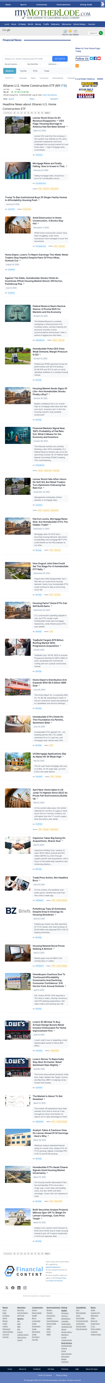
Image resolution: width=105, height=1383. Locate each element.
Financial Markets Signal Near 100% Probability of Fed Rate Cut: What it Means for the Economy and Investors (49, 432)
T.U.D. (93, 1326)
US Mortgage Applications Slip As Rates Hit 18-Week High (49, 755)
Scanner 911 (95, 1313)
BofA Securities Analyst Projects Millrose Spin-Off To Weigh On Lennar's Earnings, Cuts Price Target (50, 1214)
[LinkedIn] (19, 1288)
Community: (37, 1307)
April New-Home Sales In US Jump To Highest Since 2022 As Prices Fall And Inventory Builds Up (50, 794)
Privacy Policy (61, 1278)
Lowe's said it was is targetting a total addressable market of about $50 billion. (50, 1043)
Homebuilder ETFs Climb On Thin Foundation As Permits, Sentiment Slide (48, 719)
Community (41, 4)
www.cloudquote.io (53, 1267)
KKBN (49, 1334)
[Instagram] (25, 1288)
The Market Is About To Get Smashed (47, 1097)
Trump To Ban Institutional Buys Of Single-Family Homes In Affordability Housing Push (36, 199)
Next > (47, 113)
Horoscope (51, 1316)
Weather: (21, 1307)
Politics (5, 1326)
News (8, 4)
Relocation (65, 1356)
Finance (64, 1348)
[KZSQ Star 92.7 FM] (84, 89)
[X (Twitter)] (6, 1288)
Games (49, 1318)
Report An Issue (92, 1369)
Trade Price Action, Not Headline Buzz (50, 879)
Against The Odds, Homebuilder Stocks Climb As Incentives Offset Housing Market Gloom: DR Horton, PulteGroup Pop (34, 281)
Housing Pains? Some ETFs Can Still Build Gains (50, 604)
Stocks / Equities (62, 900)
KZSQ (49, 1332)
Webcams (55, 24)
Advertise (64, 1369)
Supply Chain (55, 1050)
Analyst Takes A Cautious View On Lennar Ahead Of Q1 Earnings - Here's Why (50, 1133)
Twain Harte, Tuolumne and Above (66, 1326)
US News (22, 24)
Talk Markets (39, 900)
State (13, 24)
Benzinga (38, 380)
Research (54, 99)
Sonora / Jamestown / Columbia (66, 1318)
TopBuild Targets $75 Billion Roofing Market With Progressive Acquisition (48, 643)
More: (93, 1307)
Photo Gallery (96, 1329)
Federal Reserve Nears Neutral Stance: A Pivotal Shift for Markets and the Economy (49, 309)
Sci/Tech (6, 1334)
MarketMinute (40, 340)
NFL (18, 1321)
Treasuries (71, 78)
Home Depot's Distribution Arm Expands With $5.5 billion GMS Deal (50, 682)
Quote (11, 99)
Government (54, 188)
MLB (18, 1324)
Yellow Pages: (96, 1334)
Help (77, 1369)
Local (6, 24)
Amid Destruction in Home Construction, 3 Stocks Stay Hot (48, 220)
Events (34, 1310)
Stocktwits (39, 155)
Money (38, 24)
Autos (78, 1316)
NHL (18, 1329)
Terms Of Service (56, 1280)
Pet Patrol (35, 1337)
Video (93, 1318)
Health (34, 1316)
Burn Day (20, 1310)
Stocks (23, 71)
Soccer (20, 1332)
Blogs (34, 1318)
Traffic (46, 24)
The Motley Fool (41, 183)
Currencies (44, 78)
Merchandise (81, 1313)
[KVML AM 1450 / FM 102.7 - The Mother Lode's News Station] (89, 83)
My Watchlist (32, 64)
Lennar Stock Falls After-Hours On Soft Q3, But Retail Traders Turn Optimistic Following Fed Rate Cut (49, 483)
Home (10, 1369)
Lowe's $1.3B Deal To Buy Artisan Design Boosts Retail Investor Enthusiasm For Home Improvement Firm (49, 1026)
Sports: (20, 1318)
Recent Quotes (11, 64)
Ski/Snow (20, 1316)
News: (5, 1307)
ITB (63, 85)
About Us (22, 1369)
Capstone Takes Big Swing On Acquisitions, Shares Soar (49, 839)
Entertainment (63, 4)
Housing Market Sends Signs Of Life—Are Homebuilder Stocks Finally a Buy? (50, 391)
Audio (93, 1310)
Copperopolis (66, 1340)
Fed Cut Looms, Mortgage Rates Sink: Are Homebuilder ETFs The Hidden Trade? (50, 522)
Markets (10, 71)
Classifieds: (81, 1307)
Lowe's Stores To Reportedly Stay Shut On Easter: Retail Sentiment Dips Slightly (48, 1062)
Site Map (51, 1369)
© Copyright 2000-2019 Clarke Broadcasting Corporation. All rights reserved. (52, 1380)
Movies (49, 1310)
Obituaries (66, 24)
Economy (46, 188)
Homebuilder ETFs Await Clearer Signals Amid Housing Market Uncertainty (50, 1170)
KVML (49, 1329)
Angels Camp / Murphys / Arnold (66, 1334)
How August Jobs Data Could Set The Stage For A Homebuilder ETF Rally (51, 566)
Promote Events (82, 1321)
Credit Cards (48, 470)
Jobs (77, 1310)
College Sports (22, 1335)
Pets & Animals (81, 1329)
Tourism (91, 24)
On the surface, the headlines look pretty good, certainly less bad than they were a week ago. (49, 892)
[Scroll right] (102, 4)
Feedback (37, 1369)
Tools (46, 71)
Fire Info (35, 1340)
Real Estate (80, 1318)
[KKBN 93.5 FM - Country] (85, 95)
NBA (18, 1327)
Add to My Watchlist (50, 95)
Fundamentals (66, 1346)
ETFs (35, 71)
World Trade (58, 1201)
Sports (23, 4)
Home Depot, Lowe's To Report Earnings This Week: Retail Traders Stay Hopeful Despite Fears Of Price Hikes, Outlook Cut (36, 257)
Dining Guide (86, 4)
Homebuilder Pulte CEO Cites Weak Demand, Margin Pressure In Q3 (50, 351)
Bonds (55, 340)
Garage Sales (81, 1326)
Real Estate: (66, 1343)
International (57, 78)
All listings (65, 1313)
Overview (23, 78)
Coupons (94, 1332)
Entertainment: (54, 1307)
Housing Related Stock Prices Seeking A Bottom (49, 947)
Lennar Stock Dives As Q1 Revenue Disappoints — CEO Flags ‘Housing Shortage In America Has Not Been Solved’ (50, 122)
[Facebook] (12, 1288)
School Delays (79, 24)
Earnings (58, 776)
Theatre (49, 1313)
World (30, 24)
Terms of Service (45, 1375)
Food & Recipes (52, 1321)
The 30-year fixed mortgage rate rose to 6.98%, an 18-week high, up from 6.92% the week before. (50, 769)
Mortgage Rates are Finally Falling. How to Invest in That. (50, 165)
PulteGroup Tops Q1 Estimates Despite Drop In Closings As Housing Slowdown (49, 911)
